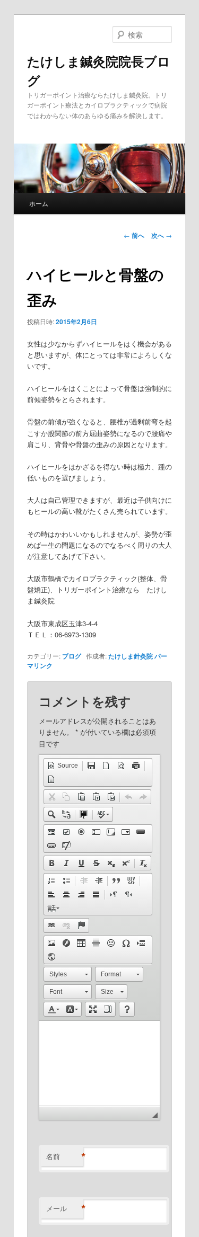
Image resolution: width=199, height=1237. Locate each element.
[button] (62, 765)
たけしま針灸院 (130, 656)
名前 (64, 1156)
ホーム (38, 203)
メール (64, 1208)
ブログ (71, 656)
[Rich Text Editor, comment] (99, 1063)
